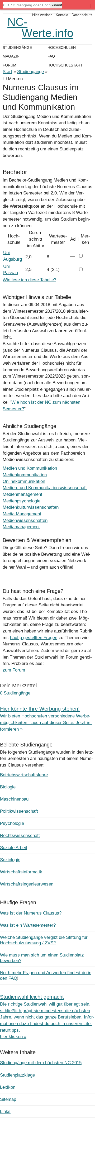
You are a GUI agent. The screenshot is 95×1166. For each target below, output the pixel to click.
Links (5, 1111)
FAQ (51, 56)
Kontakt (62, 15)
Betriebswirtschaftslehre (24, 774)
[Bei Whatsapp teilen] (8, 573)
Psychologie (12, 823)
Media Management (22, 513)
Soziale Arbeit (13, 847)
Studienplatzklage (17, 1075)
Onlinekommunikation (24, 481)
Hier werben (42, 15)
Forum (9, 65)
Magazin (11, 56)
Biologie (8, 786)
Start (7, 71)
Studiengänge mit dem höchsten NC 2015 (41, 1062)
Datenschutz (82, 15)
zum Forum (14, 670)
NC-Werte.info (40, 28)
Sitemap (8, 1099)
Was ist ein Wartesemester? (28, 925)
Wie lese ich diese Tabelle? (29, 279)
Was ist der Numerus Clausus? (30, 913)
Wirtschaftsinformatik (21, 871)
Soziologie (10, 859)
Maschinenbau (14, 799)
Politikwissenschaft (19, 811)
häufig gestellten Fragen (33, 637)
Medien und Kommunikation (30, 468)
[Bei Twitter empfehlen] (30, 573)
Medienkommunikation (25, 474)
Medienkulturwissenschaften (31, 507)
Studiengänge (30, 71)
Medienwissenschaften (25, 520)
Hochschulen (62, 47)
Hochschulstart (65, 65)
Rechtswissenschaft (20, 835)
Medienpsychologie (21, 500)
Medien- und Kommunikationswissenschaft (45, 487)
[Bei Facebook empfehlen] (19, 573)
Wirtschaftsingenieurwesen (26, 884)
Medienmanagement (22, 494)
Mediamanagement (21, 526)
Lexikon (7, 1087)
